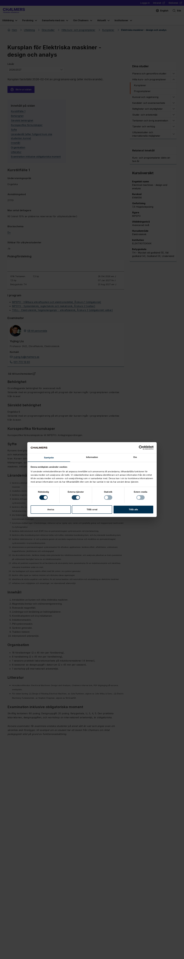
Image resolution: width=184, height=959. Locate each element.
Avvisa (50, 509)
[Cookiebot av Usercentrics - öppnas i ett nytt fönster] (141, 447)
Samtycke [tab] (49, 457)
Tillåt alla (133, 509)
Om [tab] (135, 457)
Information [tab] (92, 457)
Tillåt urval (92, 509)
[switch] (76, 497)
